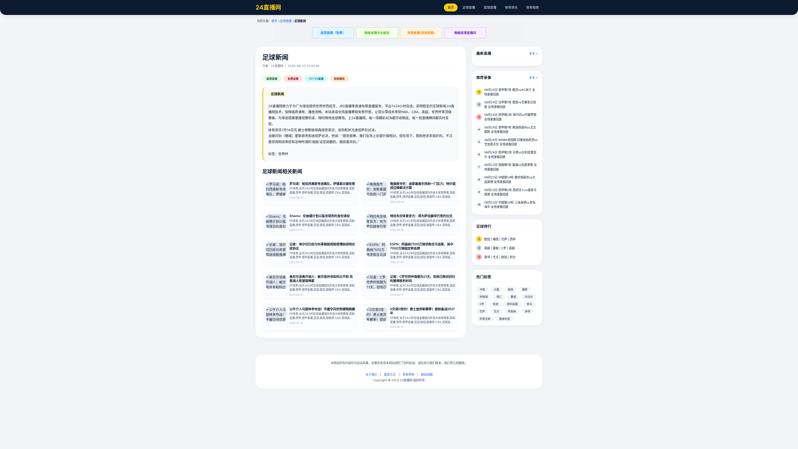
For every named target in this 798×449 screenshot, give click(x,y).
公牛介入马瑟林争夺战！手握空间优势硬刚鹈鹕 (322, 309)
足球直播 (469, 7)
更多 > (533, 53)
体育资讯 (511, 7)
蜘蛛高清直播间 (465, 33)
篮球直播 (490, 7)
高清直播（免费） (332, 33)
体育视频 (532, 7)
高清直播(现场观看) (421, 33)
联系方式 (390, 374)
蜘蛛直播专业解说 (377, 33)
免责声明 (408, 374)
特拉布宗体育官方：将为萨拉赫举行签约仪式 (421, 216)
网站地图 (427, 374)
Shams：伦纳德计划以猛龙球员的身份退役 (319, 216)
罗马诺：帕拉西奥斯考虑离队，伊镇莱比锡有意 (322, 184)
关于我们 (371, 374)
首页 (451, 7)
